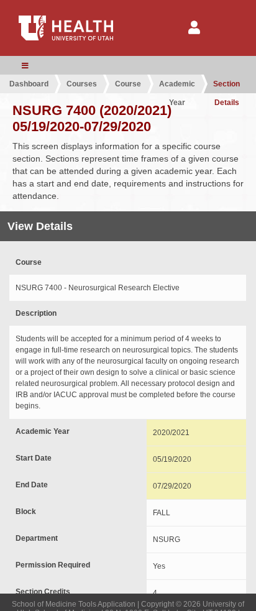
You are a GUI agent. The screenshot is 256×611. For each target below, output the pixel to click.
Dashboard (28, 84)
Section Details (226, 86)
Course (128, 84)
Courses (81, 84)
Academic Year (177, 86)
